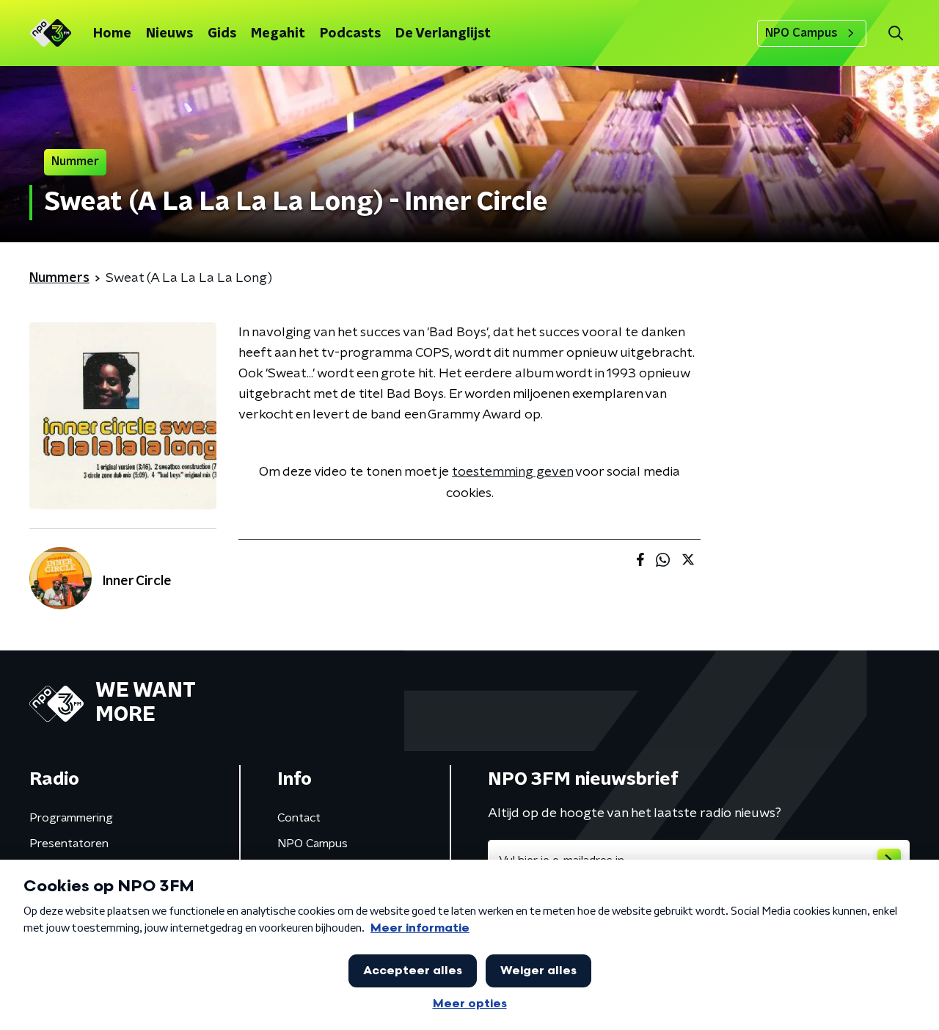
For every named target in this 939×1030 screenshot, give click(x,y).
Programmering (71, 818)
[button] (895, 33)
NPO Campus (801, 33)
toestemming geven (512, 472)
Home (112, 33)
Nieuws (169, 33)
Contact (299, 818)
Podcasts (350, 33)
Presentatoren (69, 843)
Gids (222, 33)
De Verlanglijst (443, 33)
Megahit (278, 33)
